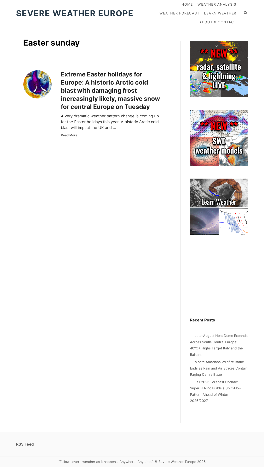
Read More (69, 135)
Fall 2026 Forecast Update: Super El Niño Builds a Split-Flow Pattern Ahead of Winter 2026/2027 (215, 391)
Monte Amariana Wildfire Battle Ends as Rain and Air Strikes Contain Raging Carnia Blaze (219, 368)
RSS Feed (25, 444)
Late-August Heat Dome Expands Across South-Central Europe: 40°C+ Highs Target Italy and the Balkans (219, 345)
